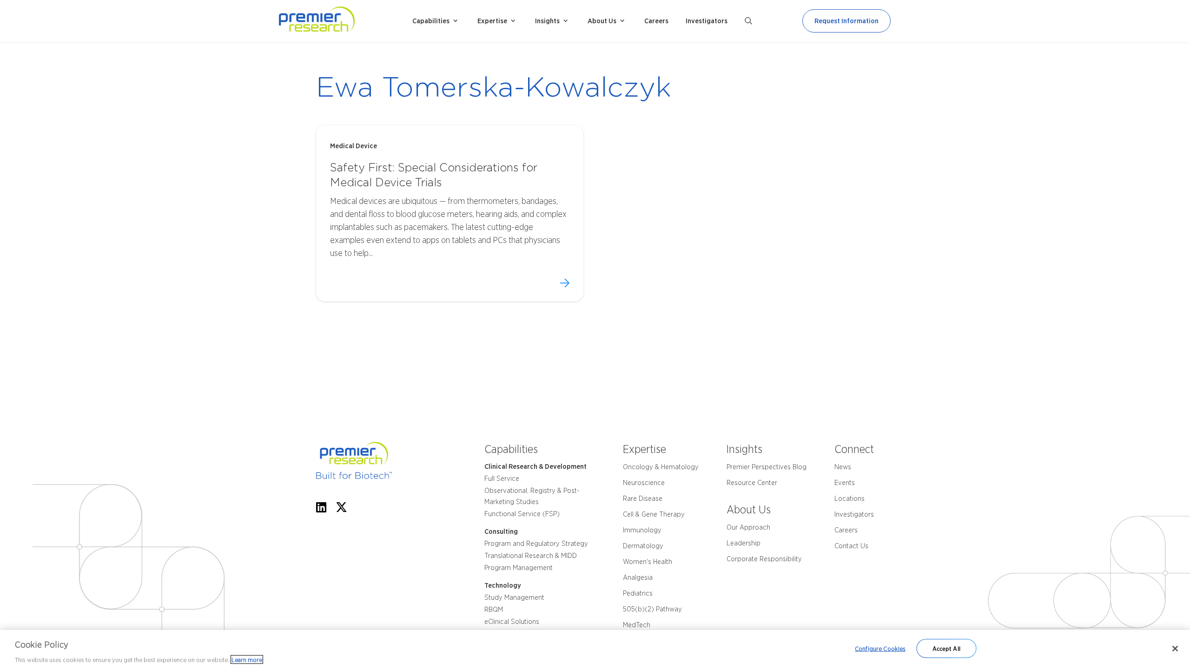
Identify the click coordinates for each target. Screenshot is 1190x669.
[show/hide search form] (748, 21)
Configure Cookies (880, 648)
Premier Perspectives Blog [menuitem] (767, 467)
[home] (341, 21)
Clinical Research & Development (535, 466)
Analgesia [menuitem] (638, 577)
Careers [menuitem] (656, 21)
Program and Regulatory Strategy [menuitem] (536, 543)
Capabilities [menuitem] (431, 21)
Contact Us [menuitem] (851, 546)
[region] (595, 649)
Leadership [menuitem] (743, 543)
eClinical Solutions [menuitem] (511, 621)
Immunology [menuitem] (642, 530)
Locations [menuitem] (849, 498)
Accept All (946, 648)
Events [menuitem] (844, 483)
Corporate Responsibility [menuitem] (764, 559)
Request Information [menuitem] (846, 21)
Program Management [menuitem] (518, 568)
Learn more (246, 659)
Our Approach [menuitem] (748, 527)
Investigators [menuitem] (706, 21)
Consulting (501, 531)
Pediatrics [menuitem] (638, 593)
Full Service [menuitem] (501, 478)
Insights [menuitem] (547, 21)
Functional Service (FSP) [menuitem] (522, 514)
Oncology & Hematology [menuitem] (661, 467)
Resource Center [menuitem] (752, 483)
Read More (564, 283)
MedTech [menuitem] (636, 625)
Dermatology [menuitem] (643, 546)
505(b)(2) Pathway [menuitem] (652, 609)
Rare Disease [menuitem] (642, 498)
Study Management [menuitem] (514, 597)
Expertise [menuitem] (492, 21)
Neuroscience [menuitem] (644, 483)
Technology (502, 585)
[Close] (1175, 648)
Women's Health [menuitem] (647, 562)
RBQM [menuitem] (493, 609)
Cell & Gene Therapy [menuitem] (654, 514)
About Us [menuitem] (602, 21)
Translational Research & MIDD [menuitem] (530, 555)
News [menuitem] (842, 467)
